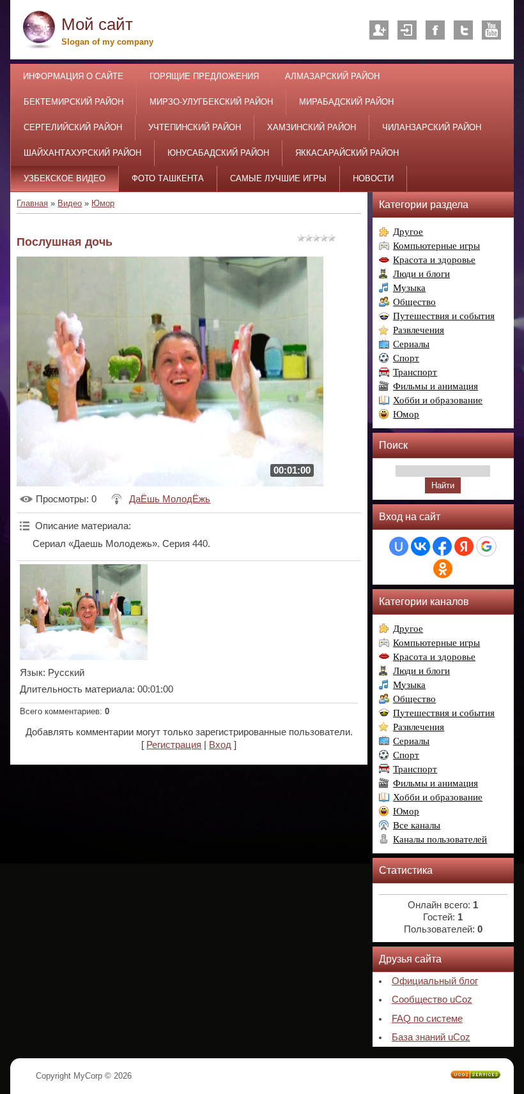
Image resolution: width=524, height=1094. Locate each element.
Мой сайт (97, 24)
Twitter (463, 30)
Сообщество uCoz (432, 999)
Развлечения (418, 330)
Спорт (406, 358)
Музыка (409, 288)
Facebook (435, 30)
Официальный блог (435, 981)
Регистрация (379, 30)
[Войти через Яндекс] (464, 546)
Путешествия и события (444, 316)
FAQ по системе (427, 1019)
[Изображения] (84, 612)
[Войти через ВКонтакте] (420, 546)
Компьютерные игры (436, 246)
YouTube (491, 30)
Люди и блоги (421, 274)
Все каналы (416, 825)
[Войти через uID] (398, 546)
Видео (70, 203)
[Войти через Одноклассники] (442, 568)
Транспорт (415, 372)
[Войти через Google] (486, 546)
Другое (408, 232)
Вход (407, 30)
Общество (414, 302)
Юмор (102, 203)
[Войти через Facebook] (442, 546)
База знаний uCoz (431, 1037)
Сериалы (411, 344)
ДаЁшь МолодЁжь (169, 499)
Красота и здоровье (434, 260)
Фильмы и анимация (435, 386)
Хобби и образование (437, 400)
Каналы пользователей (440, 839)
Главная (32, 203)
